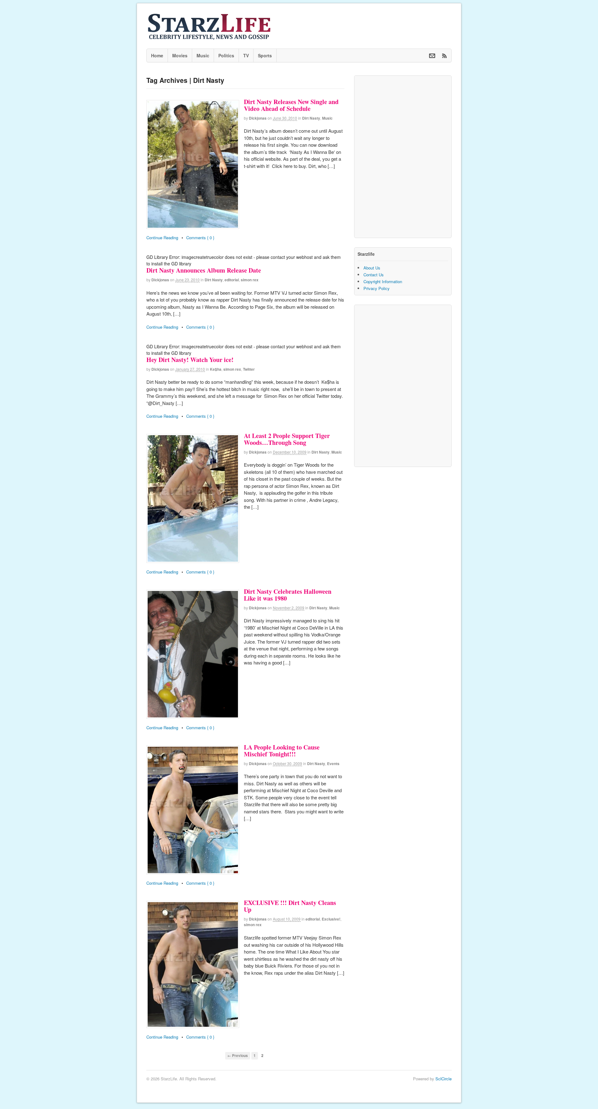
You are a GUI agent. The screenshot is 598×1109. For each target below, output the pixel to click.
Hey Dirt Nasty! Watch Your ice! (190, 359)
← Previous (237, 1055)
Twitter (249, 369)
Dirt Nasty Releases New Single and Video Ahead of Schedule (291, 105)
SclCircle (443, 1079)
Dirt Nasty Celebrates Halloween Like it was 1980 (287, 595)
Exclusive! (331, 919)
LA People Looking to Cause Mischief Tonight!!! (282, 751)
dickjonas (258, 118)
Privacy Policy (376, 288)
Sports (265, 55)
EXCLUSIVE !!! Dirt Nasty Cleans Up (290, 906)
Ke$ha (215, 369)
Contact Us (373, 275)
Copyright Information (382, 281)
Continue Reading (162, 237)
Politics (226, 55)
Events (333, 763)
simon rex (250, 280)
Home (157, 55)
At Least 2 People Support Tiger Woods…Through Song (287, 439)
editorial (232, 280)
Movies (179, 55)
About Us (371, 268)
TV (246, 55)
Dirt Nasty (311, 118)
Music (203, 55)
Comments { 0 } (200, 237)
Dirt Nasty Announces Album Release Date (203, 270)
